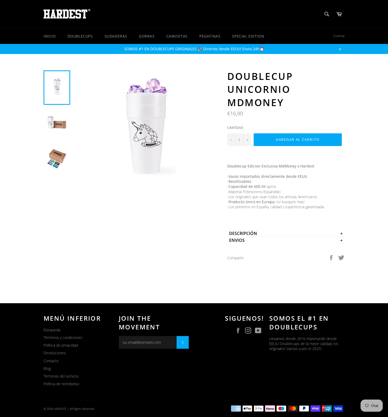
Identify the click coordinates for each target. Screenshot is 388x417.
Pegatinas (209, 36)
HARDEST (60, 409)
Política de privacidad (61, 345)
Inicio (50, 36)
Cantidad (235, 128)
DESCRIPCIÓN (243, 233)
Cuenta (338, 35)
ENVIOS (237, 240)
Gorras (147, 36)
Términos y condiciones (63, 337)
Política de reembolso (61, 383)
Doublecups (80, 36)
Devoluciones (55, 352)
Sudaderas (116, 36)
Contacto (51, 360)
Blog (47, 368)
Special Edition (248, 36)
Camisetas (177, 36)
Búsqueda (52, 329)
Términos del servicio (61, 376)
